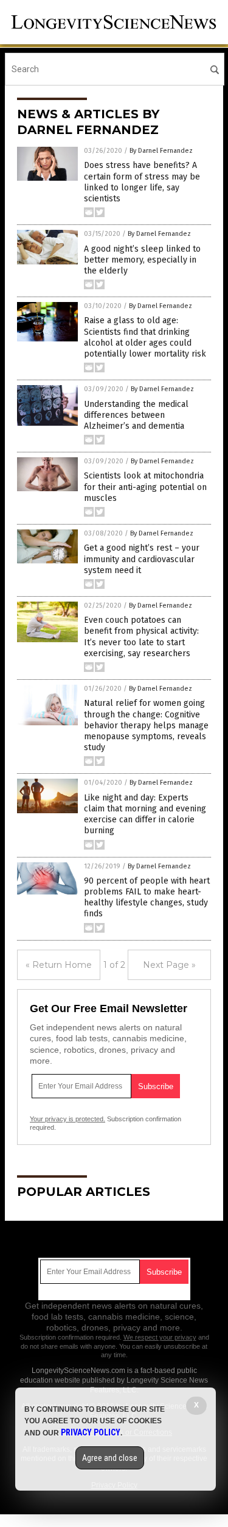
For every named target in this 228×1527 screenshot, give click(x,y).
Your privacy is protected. (67, 1119)
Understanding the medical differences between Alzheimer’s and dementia (136, 415)
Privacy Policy (90, 1432)
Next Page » (169, 964)
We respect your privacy (159, 1337)
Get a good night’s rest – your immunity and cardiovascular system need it (141, 559)
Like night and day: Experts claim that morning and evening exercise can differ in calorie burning (145, 814)
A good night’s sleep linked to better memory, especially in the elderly (142, 260)
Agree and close (109, 1458)
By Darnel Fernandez (161, 151)
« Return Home (59, 964)
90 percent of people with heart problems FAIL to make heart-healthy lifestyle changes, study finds (147, 897)
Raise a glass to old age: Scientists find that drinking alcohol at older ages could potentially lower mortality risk (145, 337)
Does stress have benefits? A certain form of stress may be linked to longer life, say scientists (142, 182)
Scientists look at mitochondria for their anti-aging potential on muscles (145, 487)
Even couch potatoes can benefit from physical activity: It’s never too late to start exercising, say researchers (141, 637)
